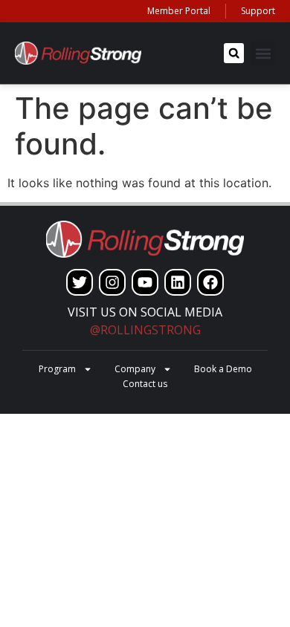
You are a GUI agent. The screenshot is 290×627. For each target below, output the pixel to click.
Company (135, 369)
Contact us (145, 383)
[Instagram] (112, 282)
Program (57, 369)
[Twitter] (79, 282)
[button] (234, 53)
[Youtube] (145, 282)
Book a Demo (223, 369)
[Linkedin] (177, 282)
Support (258, 10)
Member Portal (178, 10)
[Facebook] (210, 282)
